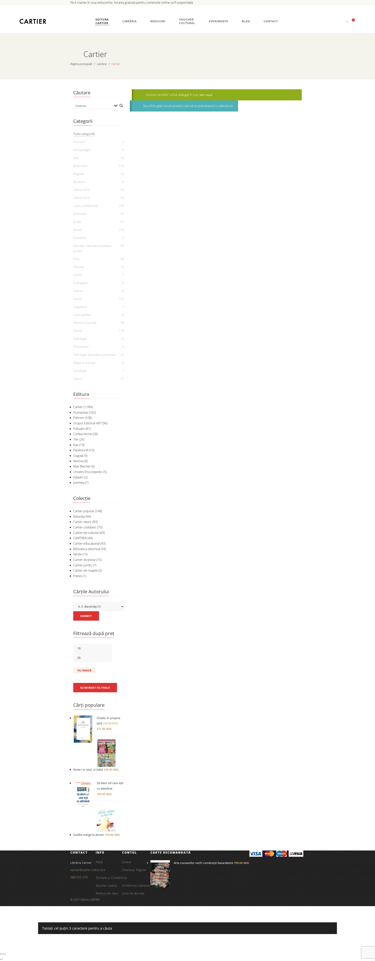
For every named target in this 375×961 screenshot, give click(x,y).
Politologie (80, 339)
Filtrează (84, 670)
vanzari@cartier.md (83, 870)
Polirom (78, 418)
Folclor (77, 275)
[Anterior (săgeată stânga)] (0, 959)
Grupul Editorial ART (87, 423)
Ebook (77, 230)
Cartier (78, 407)
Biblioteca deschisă (86, 549)
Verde (77, 554)
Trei (76, 439)
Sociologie (79, 371)
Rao (76, 445)
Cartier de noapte (85, 570)
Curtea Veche (82, 434)
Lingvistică (80, 307)
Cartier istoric (82, 522)
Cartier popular (83, 511)
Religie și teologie (84, 363)
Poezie (77, 331)
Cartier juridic (82, 565)
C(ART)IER (80, 538)
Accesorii (79, 142)
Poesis (77, 576)
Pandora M (80, 450)
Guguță (78, 455)
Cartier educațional (86, 543)
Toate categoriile (84, 134)
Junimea (78, 482)
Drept (77, 222)
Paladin (78, 477)
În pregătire (80, 283)
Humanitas (80, 412)
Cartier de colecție (86, 533)
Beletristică (80, 166)
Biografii (78, 174)
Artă (76, 158)
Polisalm (79, 429)
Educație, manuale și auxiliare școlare (92, 248)
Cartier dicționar (84, 560)
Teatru (77, 379)
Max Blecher (82, 466)
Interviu (78, 291)
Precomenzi (81, 347)
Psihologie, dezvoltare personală (94, 355)
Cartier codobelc (84, 527)
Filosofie (78, 267)
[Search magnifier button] (121, 105)
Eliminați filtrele (95, 687)
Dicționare (80, 214)
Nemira (78, 461)
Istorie (77, 299)
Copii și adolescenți (85, 206)
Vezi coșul (205, 95)
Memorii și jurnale (84, 323)
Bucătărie (79, 182)
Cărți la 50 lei (81, 198)
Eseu (76, 259)
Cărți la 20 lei (81, 190)
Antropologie (81, 150)
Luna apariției (82, 315)
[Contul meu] (340, 21)
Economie (79, 238)
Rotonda (79, 516)
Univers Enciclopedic (88, 472)
